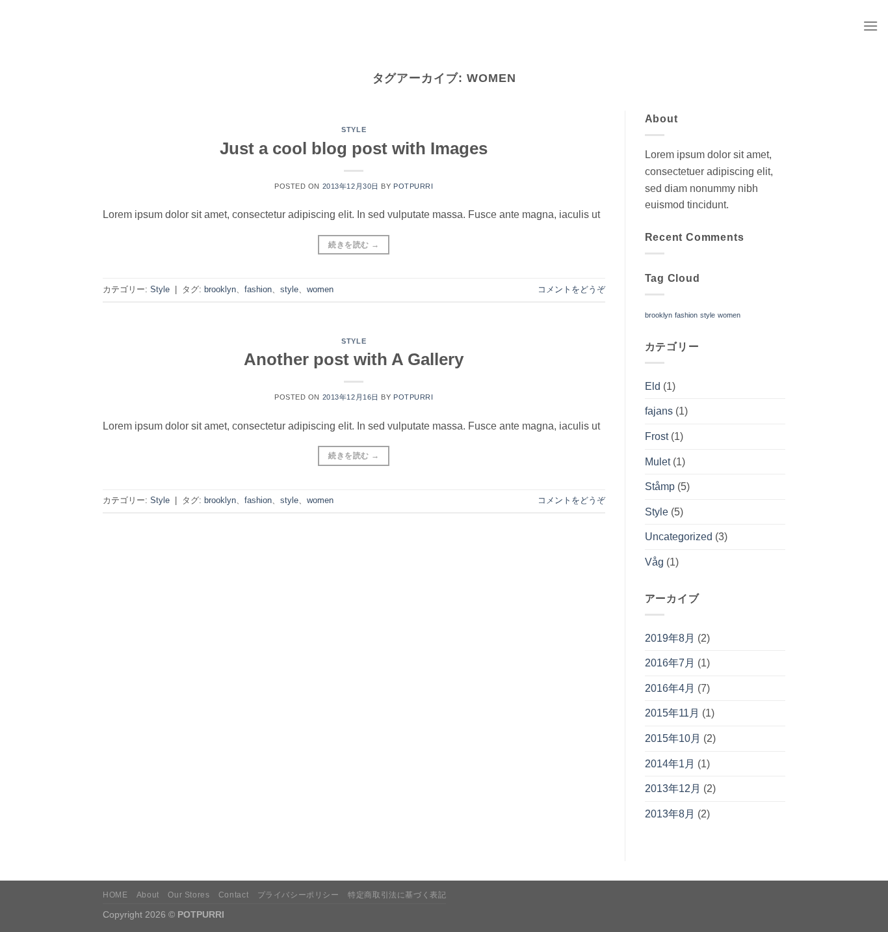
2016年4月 (670, 688)
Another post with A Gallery (354, 359)
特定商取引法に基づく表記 (397, 894)
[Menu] (870, 26)
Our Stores (188, 894)
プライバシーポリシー (298, 894)
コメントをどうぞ (571, 289)
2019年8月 (670, 638)
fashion (258, 289)
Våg (654, 562)
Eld (652, 386)
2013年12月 (673, 788)
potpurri (413, 186)
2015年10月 (673, 738)
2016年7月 (670, 662)
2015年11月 (672, 713)
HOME (115, 894)
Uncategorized (678, 536)
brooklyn (220, 289)
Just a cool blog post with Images (354, 148)
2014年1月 (670, 763)
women (320, 289)
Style (353, 129)
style (289, 289)
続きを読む (353, 244)
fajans (659, 411)
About (148, 894)
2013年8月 (670, 813)
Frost (656, 436)
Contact (233, 894)
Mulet (657, 461)
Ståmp (660, 486)
